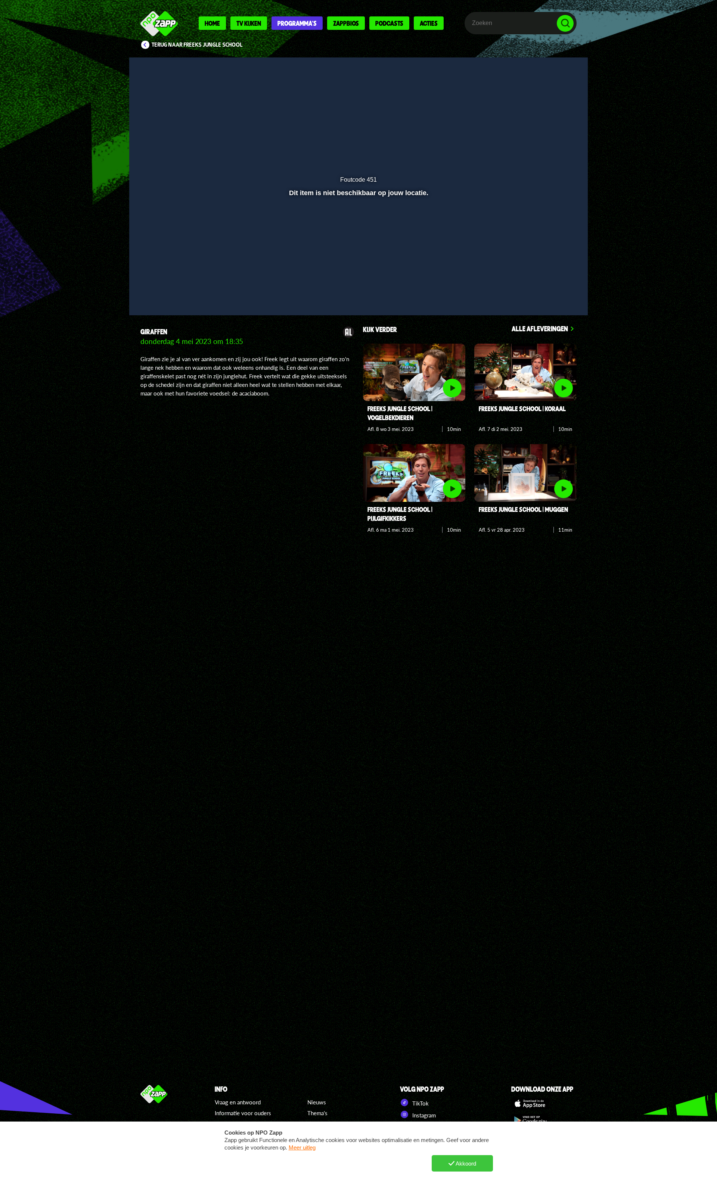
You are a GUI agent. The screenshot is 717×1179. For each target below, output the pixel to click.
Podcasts (389, 23)
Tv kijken (248, 23)
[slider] (357, 274)
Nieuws (316, 1102)
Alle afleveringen (540, 328)
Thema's (317, 1113)
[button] (159, 289)
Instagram (423, 1115)
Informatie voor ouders (243, 1113)
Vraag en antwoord (238, 1102)
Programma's (297, 23)
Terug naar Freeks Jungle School (197, 44)
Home (212, 23)
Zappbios (346, 23)
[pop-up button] (542, 289)
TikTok (420, 1103)
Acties (429, 23)
